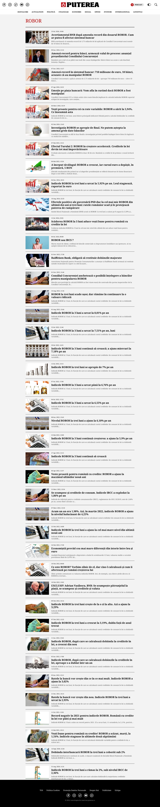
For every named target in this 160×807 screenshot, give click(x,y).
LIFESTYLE (137, 12)
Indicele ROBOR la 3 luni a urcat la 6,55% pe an (80, 402)
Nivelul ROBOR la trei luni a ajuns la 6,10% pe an (81, 420)
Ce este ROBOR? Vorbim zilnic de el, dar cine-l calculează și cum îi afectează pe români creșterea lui (91, 568)
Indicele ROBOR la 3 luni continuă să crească (78, 456)
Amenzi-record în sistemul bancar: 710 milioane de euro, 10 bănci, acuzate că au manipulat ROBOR (92, 73)
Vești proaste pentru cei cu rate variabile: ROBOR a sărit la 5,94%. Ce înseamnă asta (92, 110)
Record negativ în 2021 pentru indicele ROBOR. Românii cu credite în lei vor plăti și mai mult (92, 717)
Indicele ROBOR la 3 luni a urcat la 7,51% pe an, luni (83, 330)
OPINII (97, 12)
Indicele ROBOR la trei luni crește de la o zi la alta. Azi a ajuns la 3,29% (90, 606)
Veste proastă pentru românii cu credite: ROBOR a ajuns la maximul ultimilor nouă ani (87, 475)
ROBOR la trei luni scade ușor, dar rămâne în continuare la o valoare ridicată (88, 296)
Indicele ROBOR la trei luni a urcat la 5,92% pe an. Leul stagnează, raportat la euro (92, 185)
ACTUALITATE (37, 12)
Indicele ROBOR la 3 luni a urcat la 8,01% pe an (80, 312)
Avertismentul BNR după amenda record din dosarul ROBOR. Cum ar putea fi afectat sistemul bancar (92, 36)
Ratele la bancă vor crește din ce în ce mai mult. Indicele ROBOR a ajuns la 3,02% (92, 680)
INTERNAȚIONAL (122, 12)
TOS (41, 790)
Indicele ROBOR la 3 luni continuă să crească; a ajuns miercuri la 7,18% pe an (91, 350)
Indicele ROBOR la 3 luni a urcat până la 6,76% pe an (83, 385)
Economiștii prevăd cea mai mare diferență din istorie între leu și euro (92, 550)
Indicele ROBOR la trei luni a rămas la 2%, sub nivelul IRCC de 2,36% (89, 771)
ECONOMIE (76, 12)
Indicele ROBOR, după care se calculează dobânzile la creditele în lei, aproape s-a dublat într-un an (91, 661)
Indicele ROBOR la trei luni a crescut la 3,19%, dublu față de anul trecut (91, 624)
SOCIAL (88, 12)
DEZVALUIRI (23, 12)
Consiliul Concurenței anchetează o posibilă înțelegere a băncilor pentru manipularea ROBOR (91, 277)
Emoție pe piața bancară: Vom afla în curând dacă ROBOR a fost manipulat (91, 92)
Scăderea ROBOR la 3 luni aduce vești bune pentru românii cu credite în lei (89, 223)
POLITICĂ (51, 12)
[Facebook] (4, 4)
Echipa (117, 790)
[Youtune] (21, 4)
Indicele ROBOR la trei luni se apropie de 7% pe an (82, 367)
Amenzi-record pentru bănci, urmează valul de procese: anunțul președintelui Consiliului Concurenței (91, 55)
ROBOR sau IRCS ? (62, 240)
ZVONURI (108, 12)
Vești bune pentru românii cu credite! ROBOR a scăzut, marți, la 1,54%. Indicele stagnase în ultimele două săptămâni (91, 735)
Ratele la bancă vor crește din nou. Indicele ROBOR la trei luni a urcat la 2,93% (90, 698)
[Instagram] (10, 4)
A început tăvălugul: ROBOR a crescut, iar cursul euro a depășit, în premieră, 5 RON (92, 166)
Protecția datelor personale (74, 790)
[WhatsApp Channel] (27, 4)
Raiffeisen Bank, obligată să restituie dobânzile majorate (86, 257)
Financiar (64, 12)
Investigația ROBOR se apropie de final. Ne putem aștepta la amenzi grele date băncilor (88, 129)
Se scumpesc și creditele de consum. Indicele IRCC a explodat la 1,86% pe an (90, 494)
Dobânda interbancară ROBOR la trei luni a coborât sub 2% (88, 752)
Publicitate (106, 790)
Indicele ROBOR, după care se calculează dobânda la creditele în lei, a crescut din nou (91, 643)
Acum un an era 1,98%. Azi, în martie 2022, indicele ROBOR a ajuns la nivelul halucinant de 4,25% (92, 513)
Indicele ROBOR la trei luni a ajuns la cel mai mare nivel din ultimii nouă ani (92, 531)
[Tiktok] (16, 4)
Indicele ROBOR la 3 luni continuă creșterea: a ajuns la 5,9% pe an (91, 438)
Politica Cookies (53, 790)
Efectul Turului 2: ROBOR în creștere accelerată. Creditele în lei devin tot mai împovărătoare (90, 148)
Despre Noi (94, 790)
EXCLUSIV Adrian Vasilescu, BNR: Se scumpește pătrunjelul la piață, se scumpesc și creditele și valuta (89, 587)
